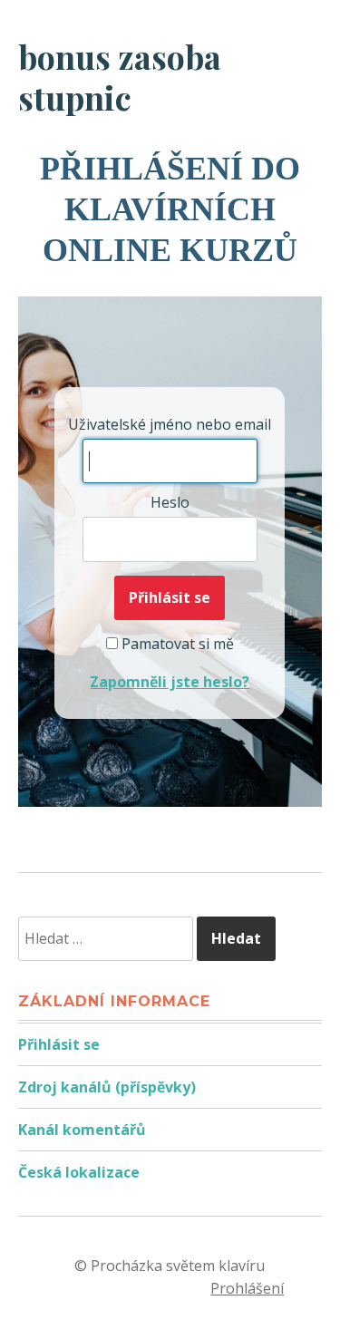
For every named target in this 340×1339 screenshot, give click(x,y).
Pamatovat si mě (176, 644)
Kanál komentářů (82, 1130)
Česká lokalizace (79, 1172)
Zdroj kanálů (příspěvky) (107, 1087)
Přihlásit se (59, 1044)
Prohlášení (247, 1288)
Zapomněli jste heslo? (169, 682)
